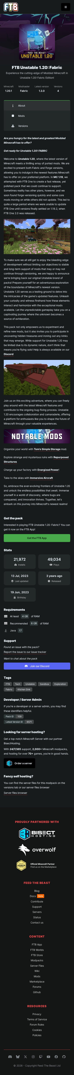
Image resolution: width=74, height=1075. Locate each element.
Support (37, 906)
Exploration (60, 684)
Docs (36, 896)
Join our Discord (39, 666)
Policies (37, 1035)
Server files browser (15, 792)
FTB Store (37, 955)
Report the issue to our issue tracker (25, 651)
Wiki (36, 970)
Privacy (37, 1014)
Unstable (30, 684)
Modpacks (37, 960)
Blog (37, 890)
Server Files (37, 965)
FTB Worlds (37, 949)
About (21, 105)
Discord (8, 354)
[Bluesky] (18, 1057)
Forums (37, 986)
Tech (17, 684)
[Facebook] (56, 1057)
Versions (23, 125)
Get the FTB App (37, 537)
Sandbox (44, 684)
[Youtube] (48, 1057)
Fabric (9, 689)
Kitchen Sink (24, 689)
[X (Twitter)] (25, 1057)
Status (37, 917)
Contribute (37, 901)
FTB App (37, 944)
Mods (21, 115)
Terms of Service (37, 1019)
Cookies (37, 1029)
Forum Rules (37, 1024)
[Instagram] (33, 1057)
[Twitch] (41, 1057)
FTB (8, 684)
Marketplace (37, 981)
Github (37, 992)
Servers (37, 911)
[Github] (64, 1057)
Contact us (37, 922)
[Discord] (10, 1057)
